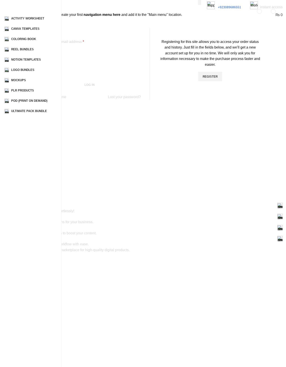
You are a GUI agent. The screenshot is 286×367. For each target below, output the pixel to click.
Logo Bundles (26, 313)
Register (210, 76)
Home (21, 334)
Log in (89, 85)
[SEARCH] (199, 2)
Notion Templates (29, 305)
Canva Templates (29, 282)
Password (47, 62)
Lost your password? (124, 97)
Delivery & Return (29, 357)
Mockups (23, 297)
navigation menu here (102, 15)
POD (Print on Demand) (33, 275)
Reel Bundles (26, 290)
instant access (271, 7)
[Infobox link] (150, 205)
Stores (21, 342)
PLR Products (26, 320)
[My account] (241, 14)
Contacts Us (25, 349)
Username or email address (61, 42)
